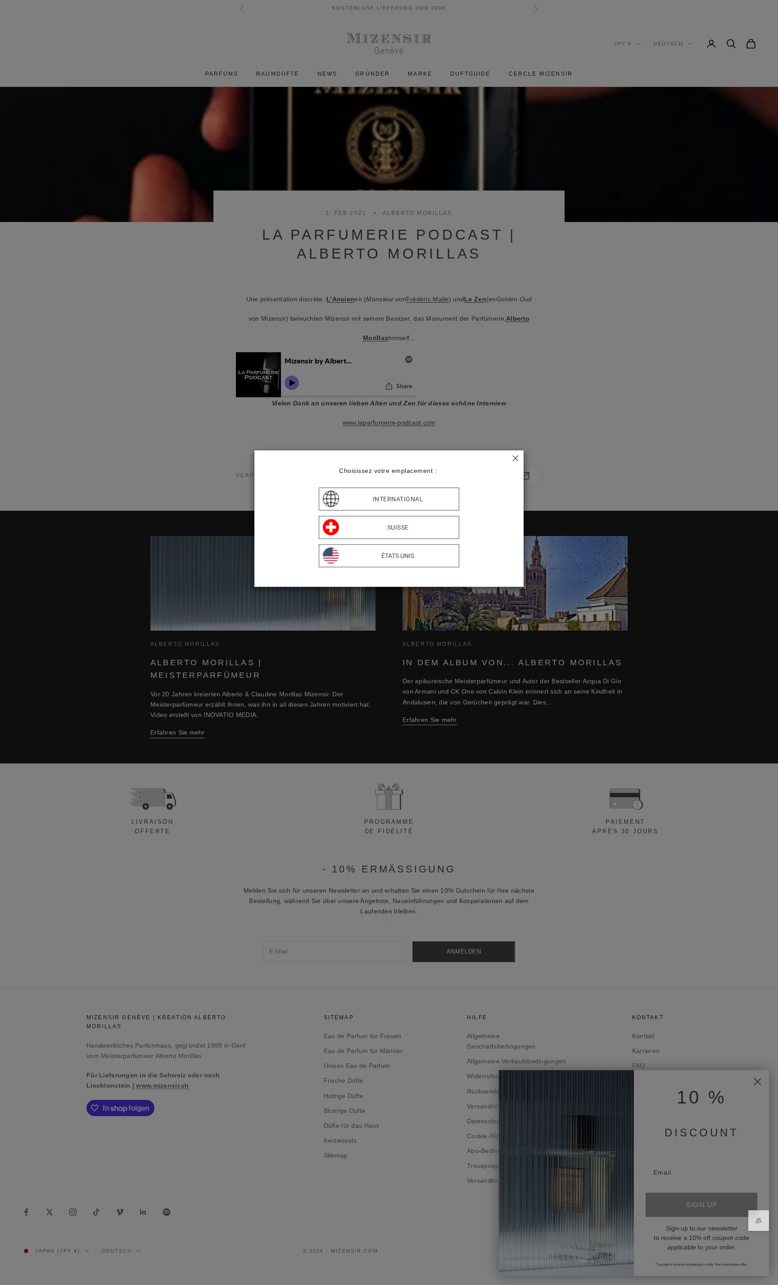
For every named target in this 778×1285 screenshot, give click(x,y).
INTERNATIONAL (398, 499)
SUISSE (398, 527)
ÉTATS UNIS (397, 555)
